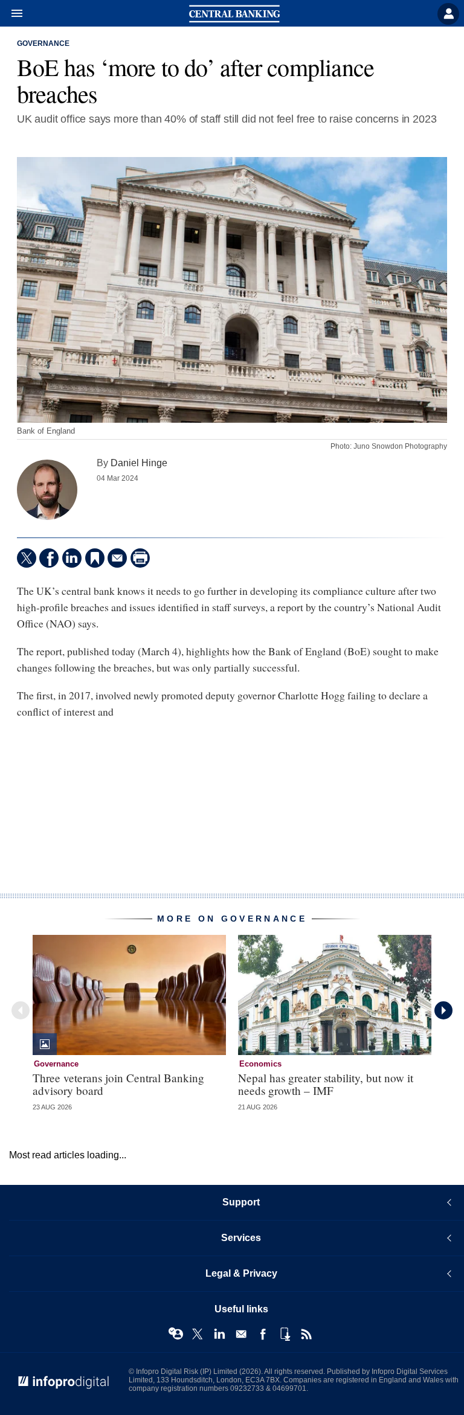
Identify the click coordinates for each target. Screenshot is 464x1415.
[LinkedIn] (72, 558)
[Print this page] (140, 558)
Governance (43, 43)
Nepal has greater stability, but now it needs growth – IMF (325, 1084)
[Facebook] (49, 558)
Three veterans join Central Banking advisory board (118, 1084)
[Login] (448, 14)
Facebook (263, 1334)
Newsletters (241, 1334)
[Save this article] (95, 558)
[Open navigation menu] (11, 13)
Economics (260, 1063)
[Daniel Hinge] (47, 490)
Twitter (197, 1334)
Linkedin (219, 1334)
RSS (306, 1334)
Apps (284, 1334)
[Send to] (117, 558)
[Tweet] (26, 558)
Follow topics (176, 1334)
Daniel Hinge (139, 462)
